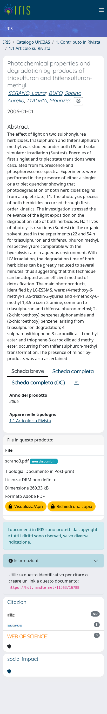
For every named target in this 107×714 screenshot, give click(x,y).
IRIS (7, 42)
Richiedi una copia (73, 506)
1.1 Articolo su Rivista (29, 48)
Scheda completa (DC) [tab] (38, 382)
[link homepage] (19, 10)
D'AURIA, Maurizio (48, 100)
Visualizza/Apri (27, 506)
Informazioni (25, 560)
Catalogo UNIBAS (33, 42)
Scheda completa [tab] (73, 371)
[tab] (76, 382)
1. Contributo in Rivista (78, 42)
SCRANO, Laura (26, 93)
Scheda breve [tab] (27, 371)
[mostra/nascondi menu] (101, 10)
